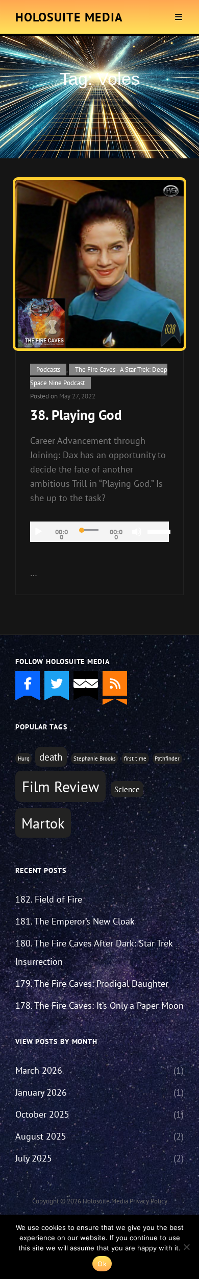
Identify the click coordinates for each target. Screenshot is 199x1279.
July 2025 (33, 1158)
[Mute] (137, 532)
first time (135, 758)
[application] (99, 532)
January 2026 (41, 1092)
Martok (42, 823)
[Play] (38, 532)
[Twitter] (56, 683)
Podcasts (48, 369)
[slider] (158, 531)
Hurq (24, 758)
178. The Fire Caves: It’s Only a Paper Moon (99, 1005)
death (50, 757)
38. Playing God (76, 414)
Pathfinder (167, 758)
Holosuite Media (69, 17)
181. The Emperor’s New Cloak (75, 921)
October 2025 (42, 1114)
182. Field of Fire (48, 899)
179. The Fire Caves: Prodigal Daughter (91, 983)
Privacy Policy (148, 1201)
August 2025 (40, 1136)
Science (127, 789)
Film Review (60, 786)
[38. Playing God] (99, 264)
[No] (186, 1247)
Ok (102, 1264)
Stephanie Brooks (94, 758)
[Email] (85, 683)
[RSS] (115, 683)
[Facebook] (27, 683)
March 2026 (38, 1070)
